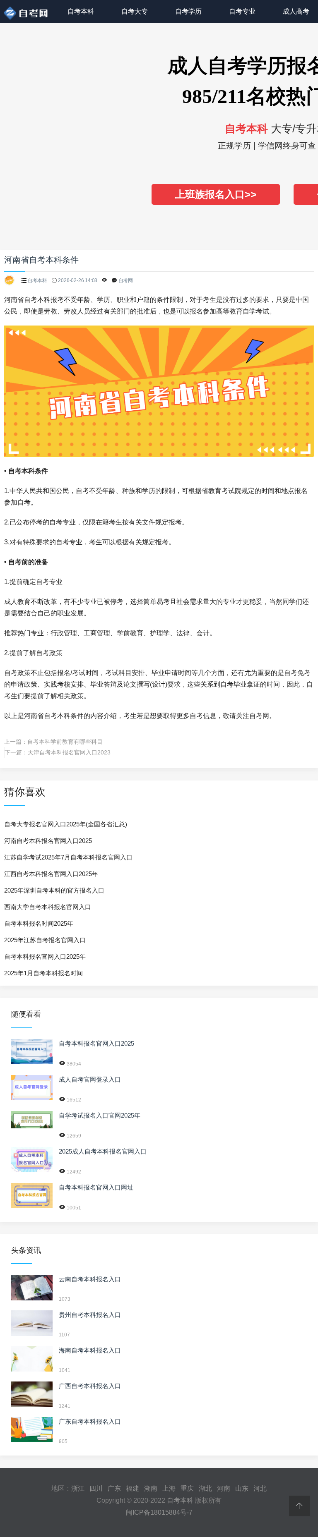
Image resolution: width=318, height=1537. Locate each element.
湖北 (205, 1488)
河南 (223, 1488)
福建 (132, 1488)
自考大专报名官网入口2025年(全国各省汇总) (65, 824)
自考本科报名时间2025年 (38, 923)
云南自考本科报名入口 (90, 1279)
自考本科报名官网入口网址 (96, 1187)
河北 (260, 1488)
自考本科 (80, 11)
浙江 (77, 1488)
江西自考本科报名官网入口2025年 (51, 873)
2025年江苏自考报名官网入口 (45, 939)
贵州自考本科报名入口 (90, 1314)
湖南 (150, 1488)
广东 (114, 1488)
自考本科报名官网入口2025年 (45, 956)
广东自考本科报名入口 (90, 1421)
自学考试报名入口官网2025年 (99, 1115)
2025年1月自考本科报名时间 (43, 973)
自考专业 (242, 11)
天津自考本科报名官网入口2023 (69, 752)
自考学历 (188, 11)
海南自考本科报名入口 (90, 1350)
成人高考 (296, 11)
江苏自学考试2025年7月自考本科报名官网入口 (68, 857)
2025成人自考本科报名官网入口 (103, 1151)
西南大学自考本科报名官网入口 (47, 906)
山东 (241, 1488)
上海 (169, 1488)
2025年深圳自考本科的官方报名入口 (54, 890)
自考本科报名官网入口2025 (96, 1043)
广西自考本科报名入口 (90, 1385)
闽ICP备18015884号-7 (159, 1512)
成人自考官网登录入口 (90, 1079)
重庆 (187, 1488)
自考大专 (134, 11)
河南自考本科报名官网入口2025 (48, 840)
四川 (96, 1488)
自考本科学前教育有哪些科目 (65, 741)
